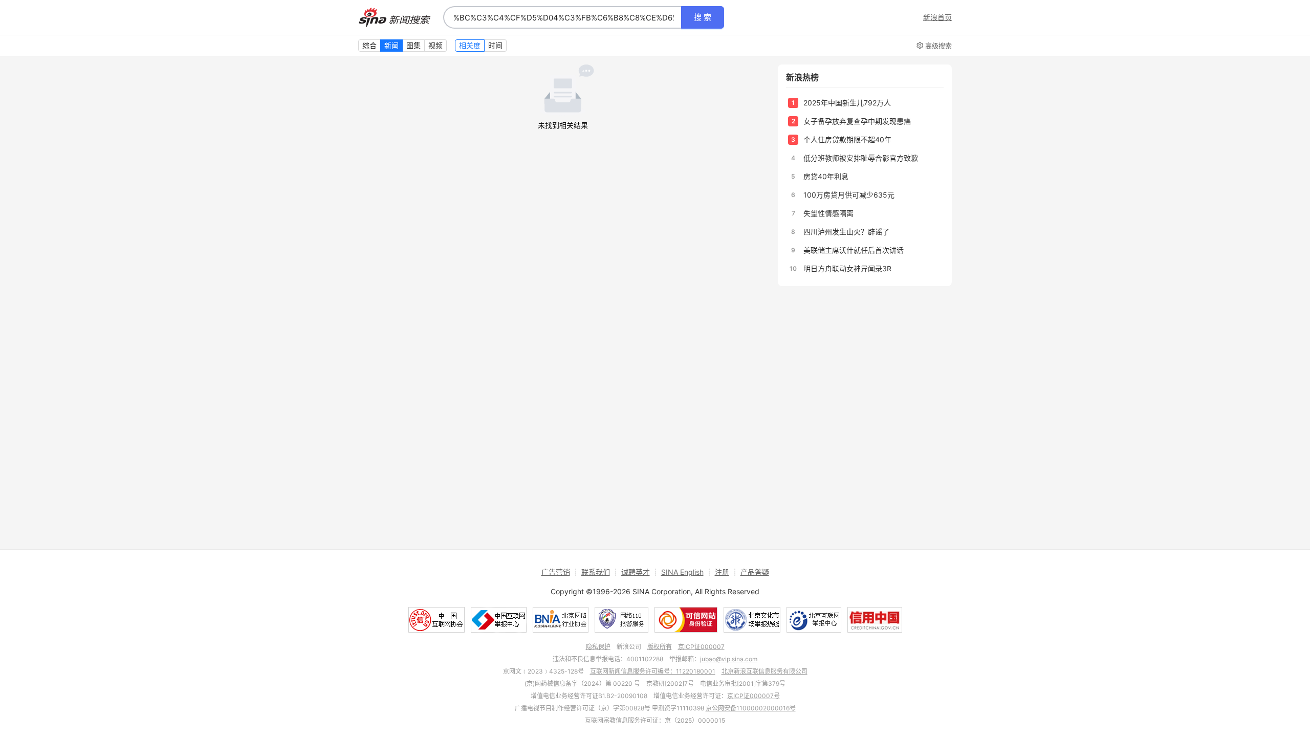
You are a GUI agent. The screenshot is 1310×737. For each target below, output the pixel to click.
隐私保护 (598, 647)
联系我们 (595, 572)
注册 (722, 572)
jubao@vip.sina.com (728, 659)
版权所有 (659, 647)
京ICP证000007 (701, 647)
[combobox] (562, 17)
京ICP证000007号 (753, 696)
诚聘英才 (635, 572)
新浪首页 (937, 17)
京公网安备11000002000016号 (751, 708)
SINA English (682, 572)
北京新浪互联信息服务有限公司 (764, 671)
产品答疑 (754, 572)
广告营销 (555, 572)
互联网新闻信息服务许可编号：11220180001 (652, 671)
